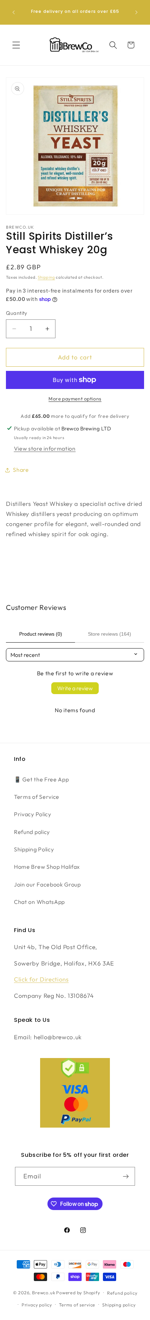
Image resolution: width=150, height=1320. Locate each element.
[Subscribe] (126, 1176)
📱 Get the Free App (41, 779)
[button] (16, 45)
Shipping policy (118, 1304)
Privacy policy (37, 1304)
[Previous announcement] (13, 12)
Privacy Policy (32, 814)
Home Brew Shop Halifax (47, 866)
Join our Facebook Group (47, 884)
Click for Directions (41, 979)
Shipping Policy (34, 849)
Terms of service (77, 1304)
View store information (45, 448)
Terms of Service (36, 796)
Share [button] (21, 469)
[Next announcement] (136, 12)
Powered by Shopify (78, 1292)
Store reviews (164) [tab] (109, 634)
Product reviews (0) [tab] (40, 634)
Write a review (75, 688)
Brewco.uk (43, 1292)
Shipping (46, 277)
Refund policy (32, 831)
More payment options (75, 399)
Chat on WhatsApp (39, 901)
